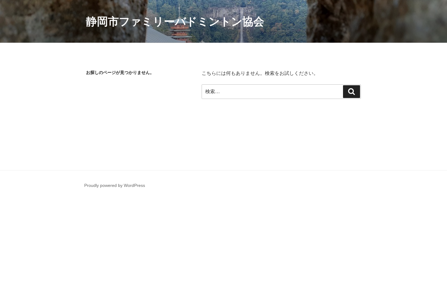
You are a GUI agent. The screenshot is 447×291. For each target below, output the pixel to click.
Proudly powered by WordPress (114, 185)
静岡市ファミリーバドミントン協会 (175, 21)
